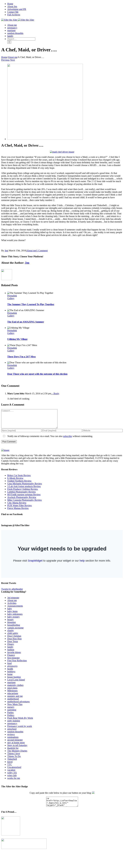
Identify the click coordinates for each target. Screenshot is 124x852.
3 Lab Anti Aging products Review (24, 486)
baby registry (13, 616)
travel (10, 761)
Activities (11, 603)
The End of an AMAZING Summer (25, 322)
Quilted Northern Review (19, 481)
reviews (11, 734)
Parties (10, 712)
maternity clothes (15, 685)
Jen (6, 250)
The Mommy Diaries (17, 750)
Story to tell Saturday (17, 745)
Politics (10, 715)
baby (9, 608)
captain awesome (15, 627)
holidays (11, 671)
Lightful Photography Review (21, 491)
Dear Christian (14, 636)
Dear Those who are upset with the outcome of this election (37, 374)
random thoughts (15, 731)
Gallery (10, 298)
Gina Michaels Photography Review (24, 483)
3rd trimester (13, 597)
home (10, 674)
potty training (13, 720)
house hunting (14, 677)
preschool (11, 729)
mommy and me (15, 696)
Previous (5, 60)
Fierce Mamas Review (18, 508)
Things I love (13, 753)
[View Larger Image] (45, 139)
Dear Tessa (12, 641)
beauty (10, 619)
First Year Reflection (17, 660)
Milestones (12, 690)
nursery (10, 707)
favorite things (14, 652)
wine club (12, 775)
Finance (11, 655)
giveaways (12, 666)
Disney (10, 644)
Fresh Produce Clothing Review (22, 489)
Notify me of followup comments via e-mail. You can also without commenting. (50, 436)
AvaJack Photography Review (21, 497)
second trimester (15, 740)
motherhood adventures (18, 701)
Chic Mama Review (16, 502)
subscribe (67, 436)
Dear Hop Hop (14, 638)
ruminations (12, 737)
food (9, 663)
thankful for (12, 748)
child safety (12, 633)
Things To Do (14, 756)
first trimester (13, 658)
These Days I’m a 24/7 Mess (21, 356)
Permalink (12, 295)
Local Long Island (16, 679)
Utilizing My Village (17, 339)
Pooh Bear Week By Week (20, 718)
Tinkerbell (12, 759)
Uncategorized (14, 767)
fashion (10, 649)
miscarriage (12, 693)
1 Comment (42, 250)
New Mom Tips (14, 704)
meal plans (12, 688)
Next (12, 60)
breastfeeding (13, 625)
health (10, 668)
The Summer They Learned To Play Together (30, 304)
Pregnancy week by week (19, 726)
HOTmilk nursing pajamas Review (24, 494)
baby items (12, 611)
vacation (11, 770)
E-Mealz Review (15, 478)
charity (10, 630)
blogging (11, 622)
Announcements (15, 606)
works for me (13, 778)
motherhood (13, 699)
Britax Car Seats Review (19, 475)
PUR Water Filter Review (19, 505)
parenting (11, 709)
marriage (11, 682)
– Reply (55, 393)
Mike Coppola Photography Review (24, 500)
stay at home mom (16, 742)
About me (31, 250)
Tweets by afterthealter (12, 589)
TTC (9, 764)
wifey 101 (12, 772)
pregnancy (12, 723)
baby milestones (15, 614)
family (10, 647)
